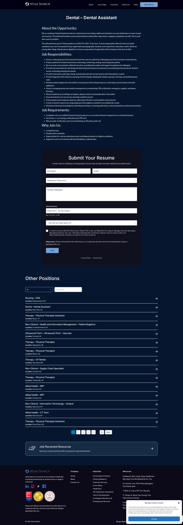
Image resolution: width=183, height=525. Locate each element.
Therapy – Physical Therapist (40, 342)
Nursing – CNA (32, 298)
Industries (114, 5)
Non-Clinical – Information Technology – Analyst (49, 403)
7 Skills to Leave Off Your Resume (136, 491)
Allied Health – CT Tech (37, 412)
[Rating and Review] (29, 501)
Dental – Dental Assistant (37, 307)
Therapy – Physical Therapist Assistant (45, 315)
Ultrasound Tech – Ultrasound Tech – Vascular (48, 333)
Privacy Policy (86, 258)
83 (102, 432)
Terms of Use (97, 258)
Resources (126, 5)
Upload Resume (51, 206)
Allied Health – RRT (34, 386)
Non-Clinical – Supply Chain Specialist (44, 368)
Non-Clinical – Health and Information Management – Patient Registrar (60, 324)
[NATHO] (49, 501)
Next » (108, 432)
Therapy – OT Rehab (35, 359)
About (91, 5)
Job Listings (102, 5)
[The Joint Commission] (38, 501)
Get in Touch (148, 5)
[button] (179, 503)
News (136, 5)
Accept (154, 519)
